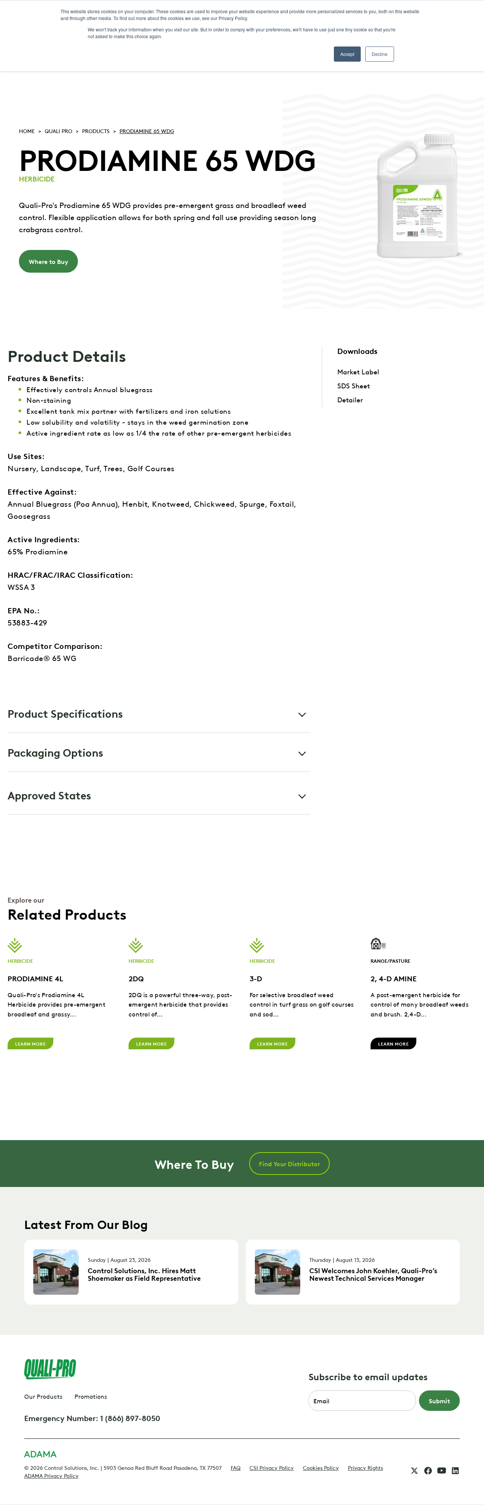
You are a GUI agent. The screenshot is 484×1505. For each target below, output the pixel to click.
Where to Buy (48, 261)
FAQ (235, 1467)
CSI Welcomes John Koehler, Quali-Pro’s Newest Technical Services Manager (373, 1274)
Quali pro (58, 130)
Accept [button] (347, 54)
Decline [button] (380, 54)
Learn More (30, 1043)
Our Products (43, 1396)
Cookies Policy (321, 1467)
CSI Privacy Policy (272, 1467)
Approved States (49, 794)
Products (96, 130)
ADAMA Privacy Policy (51, 1475)
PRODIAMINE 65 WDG (146, 130)
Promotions (90, 1396)
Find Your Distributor (289, 1163)
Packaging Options (55, 752)
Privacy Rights (365, 1467)
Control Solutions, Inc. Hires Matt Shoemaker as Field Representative (144, 1274)
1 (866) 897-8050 (130, 1417)
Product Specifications (65, 713)
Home (27, 130)
